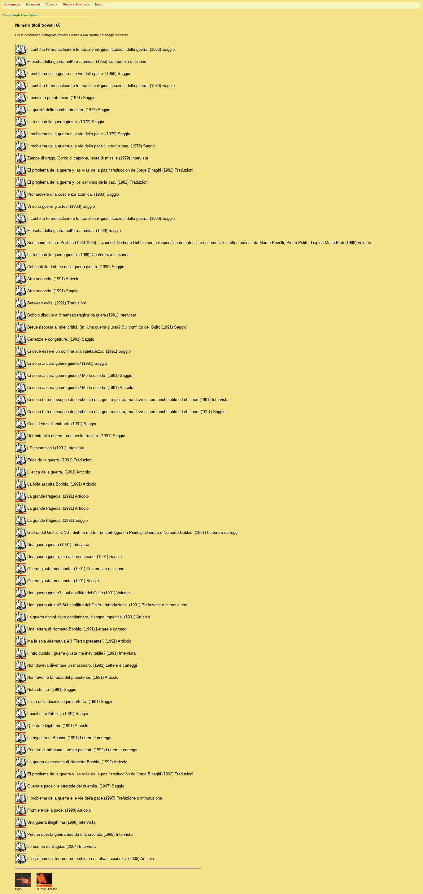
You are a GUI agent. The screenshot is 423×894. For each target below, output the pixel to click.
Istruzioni (33, 4)
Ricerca (51, 4)
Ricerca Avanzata (76, 4)
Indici (99, 4)
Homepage (12, 4)
